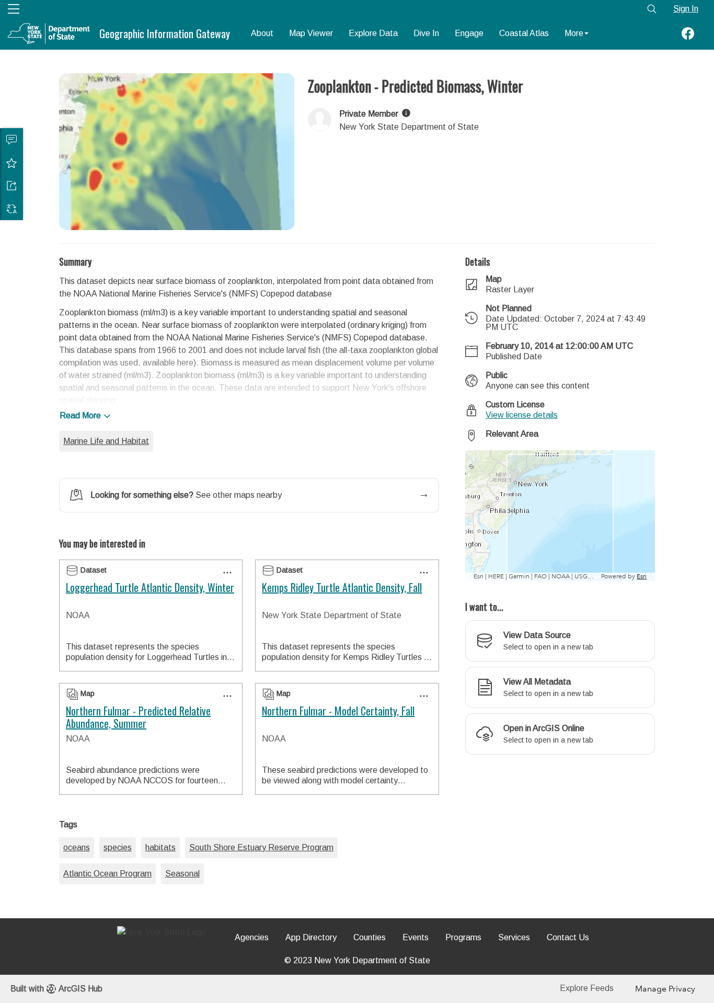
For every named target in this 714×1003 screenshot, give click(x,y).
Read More (80, 415)
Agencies (252, 937)
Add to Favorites (11, 162)
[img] (406, 113)
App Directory (311, 937)
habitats (160, 847)
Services (514, 937)
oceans (76, 847)
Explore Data (373, 33)
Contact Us (568, 937)
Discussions (11, 139)
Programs (463, 937)
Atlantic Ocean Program (107, 873)
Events (415, 937)
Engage (469, 33)
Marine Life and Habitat (106, 441)
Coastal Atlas (524, 33)
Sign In (685, 8)
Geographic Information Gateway (164, 33)
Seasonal (182, 873)
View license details (522, 415)
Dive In (426, 33)
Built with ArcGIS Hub (56, 988)
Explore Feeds (587, 988)
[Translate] (11, 208)
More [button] (574, 33)
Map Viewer (311, 33)
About (262, 33)
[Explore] (560, 515)
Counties (369, 937)
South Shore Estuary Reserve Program (261, 847)
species (117, 847)
